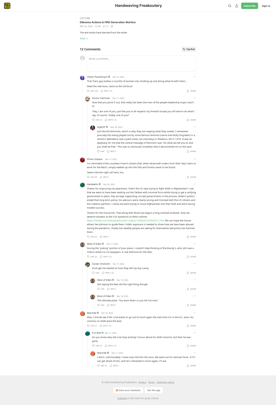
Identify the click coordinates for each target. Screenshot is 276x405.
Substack (122, 398)
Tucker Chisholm (101, 263)
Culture (85, 18)
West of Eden (94, 243)
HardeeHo (92, 184)
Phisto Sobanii (95, 159)
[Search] (229, 6)
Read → (84, 38)
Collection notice (165, 382)
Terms (151, 382)
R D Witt (96, 332)
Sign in (266, 5)
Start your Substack (130, 390)
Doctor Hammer (101, 98)
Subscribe (250, 5)
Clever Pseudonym (97, 76)
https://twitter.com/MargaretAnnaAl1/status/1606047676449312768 (125, 220)
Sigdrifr (101, 127)
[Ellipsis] (194, 76)
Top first (190, 49)
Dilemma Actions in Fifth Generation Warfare (108, 22)
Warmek (91, 312)
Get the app (153, 390)
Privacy (142, 382)
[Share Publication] (237, 6)
